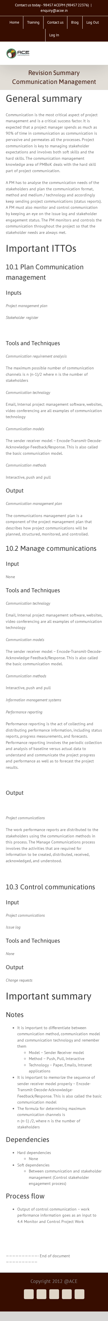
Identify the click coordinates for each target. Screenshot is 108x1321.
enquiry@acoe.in (54, 10)
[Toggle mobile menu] (100, 52)
